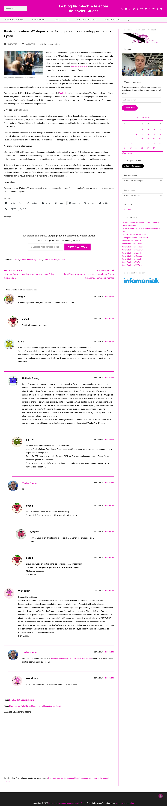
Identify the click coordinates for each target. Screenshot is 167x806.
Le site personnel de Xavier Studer (135, 238)
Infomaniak (120, 803)
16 (148, 139)
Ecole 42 (62, 93)
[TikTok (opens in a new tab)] (157, 9)
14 (136, 139)
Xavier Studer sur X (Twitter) (132, 265)
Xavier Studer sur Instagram (132, 250)
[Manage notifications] (161, 796)
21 (136, 143)
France (23, 260)
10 (154, 134)
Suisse (45, 260)
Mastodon (130, 803)
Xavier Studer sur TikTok (131, 262)
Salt (40, 260)
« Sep (124, 153)
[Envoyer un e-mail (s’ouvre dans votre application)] (153, 9)
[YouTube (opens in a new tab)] (141, 9)
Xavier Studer (29, 483)
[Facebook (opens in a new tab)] (126, 9)
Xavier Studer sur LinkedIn (132, 253)
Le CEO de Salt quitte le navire (22, 700)
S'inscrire (129, 108)
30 (148, 148)
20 (131, 143)
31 (154, 148)
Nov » (130, 153)
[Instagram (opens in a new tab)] (134, 9)
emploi (16, 260)
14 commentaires (52, 44)
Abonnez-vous (77, 247)
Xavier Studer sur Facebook (132, 247)
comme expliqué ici (79, 67)
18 (160, 139)
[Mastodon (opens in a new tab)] (161, 9)
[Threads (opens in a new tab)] (130, 9)
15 (142, 139)
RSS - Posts (126, 210)
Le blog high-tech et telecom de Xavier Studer (67, 803)
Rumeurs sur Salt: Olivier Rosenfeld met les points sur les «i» (35, 706)
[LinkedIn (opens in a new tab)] (137, 9)
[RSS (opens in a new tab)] (149, 9)
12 (125, 139)
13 (131, 139)
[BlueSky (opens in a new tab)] (146, 9)
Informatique (32, 260)
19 (125, 143)
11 (160, 134)
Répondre (110, 296)
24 (154, 143)
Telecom (61, 260)
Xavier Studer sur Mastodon (132, 256)
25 (160, 143)
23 (148, 143)
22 (142, 143)
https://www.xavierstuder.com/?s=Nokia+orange (71, 658)
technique (53, 260)
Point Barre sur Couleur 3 (131, 241)
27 (131, 148)
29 (142, 148)
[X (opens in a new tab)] (122, 9)
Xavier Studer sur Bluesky (132, 244)
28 (136, 148)
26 (125, 148)
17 (154, 139)
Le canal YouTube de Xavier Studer (135, 235)
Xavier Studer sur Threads (132, 259)
